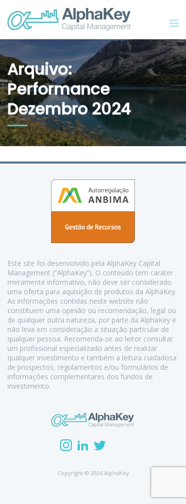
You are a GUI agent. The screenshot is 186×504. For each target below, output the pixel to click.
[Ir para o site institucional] (92, 420)
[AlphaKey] (69, 19)
